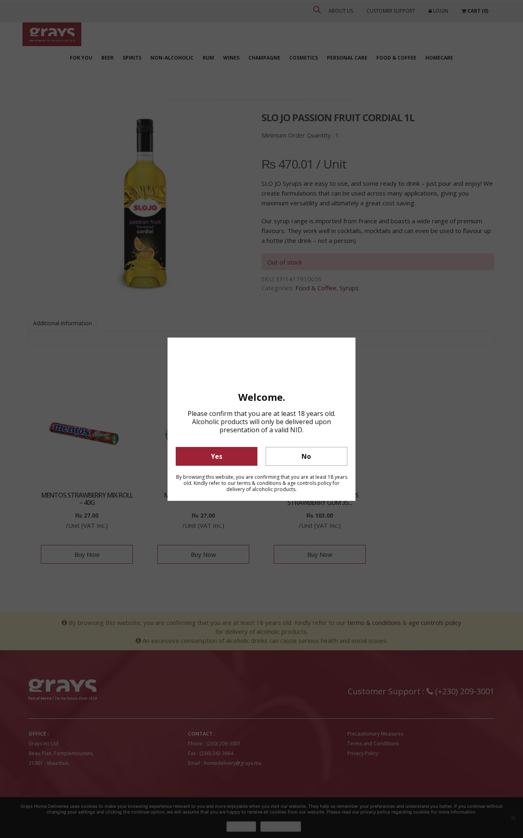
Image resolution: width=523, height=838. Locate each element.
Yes (216, 456)
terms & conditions (259, 483)
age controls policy (309, 483)
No (306, 456)
